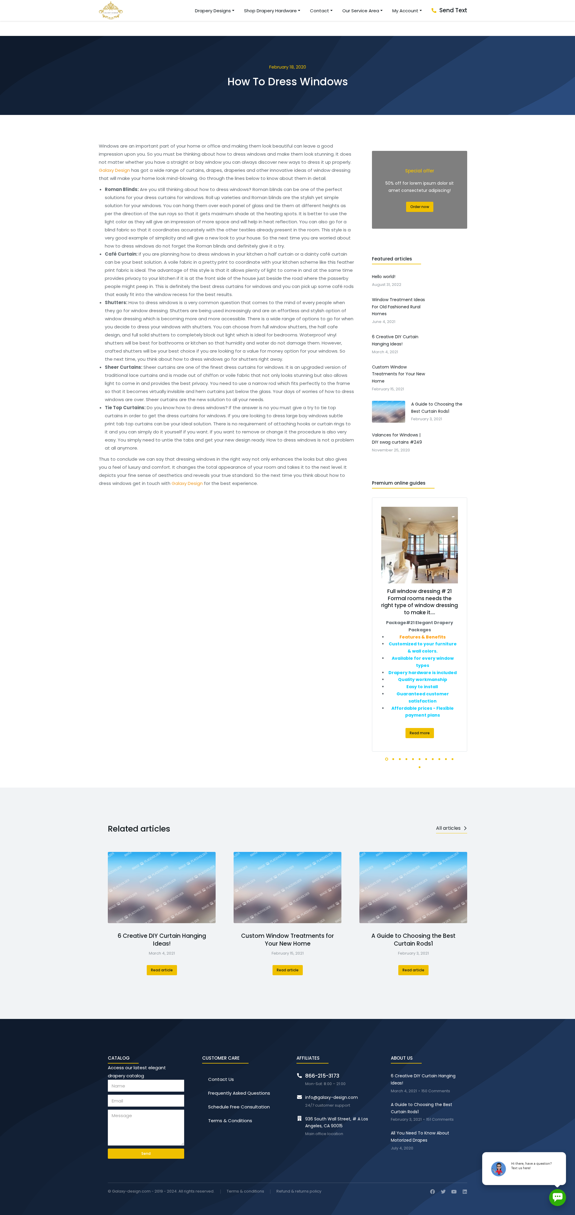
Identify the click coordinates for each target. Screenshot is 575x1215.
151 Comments (440, 1119)
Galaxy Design (114, 170)
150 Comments (435, 1091)
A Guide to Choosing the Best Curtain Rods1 (413, 940)
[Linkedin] (464, 1191)
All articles (448, 828)
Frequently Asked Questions (239, 1093)
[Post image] (162, 887)
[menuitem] (215, 10)
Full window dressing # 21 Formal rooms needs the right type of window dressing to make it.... (419, 602)
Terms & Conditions (230, 1120)
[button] (387, 759)
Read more (420, 732)
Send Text (453, 10)
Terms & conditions (245, 1191)
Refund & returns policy (298, 1191)
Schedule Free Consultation (239, 1107)
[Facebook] (432, 1191)
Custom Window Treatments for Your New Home (287, 940)
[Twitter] (443, 1191)
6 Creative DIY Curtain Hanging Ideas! (162, 940)
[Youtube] (454, 1191)
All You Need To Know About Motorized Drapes (420, 1136)
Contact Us (221, 1079)
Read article (162, 970)
